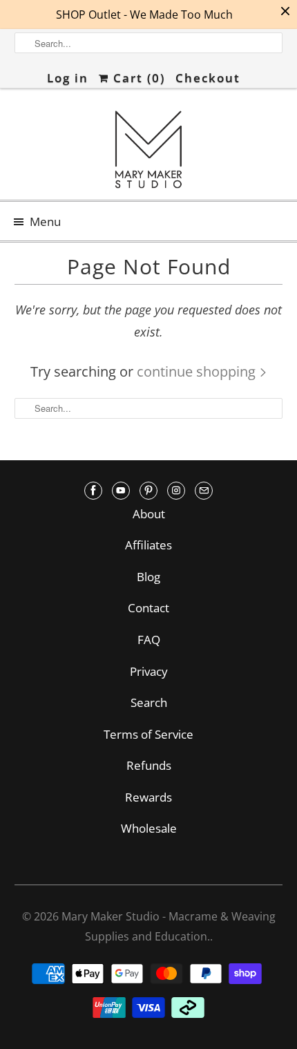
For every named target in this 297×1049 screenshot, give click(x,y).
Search (149, 702)
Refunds (148, 765)
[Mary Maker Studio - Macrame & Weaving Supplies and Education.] (149, 149)
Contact (148, 608)
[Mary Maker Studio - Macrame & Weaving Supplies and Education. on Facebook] (93, 491)
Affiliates (148, 545)
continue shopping (198, 371)
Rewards (148, 797)
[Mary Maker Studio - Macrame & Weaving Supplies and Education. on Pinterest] (148, 491)
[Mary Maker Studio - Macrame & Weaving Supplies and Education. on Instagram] (176, 491)
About (149, 514)
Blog (148, 577)
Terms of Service (148, 734)
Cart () (137, 78)
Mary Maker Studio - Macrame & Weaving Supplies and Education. (168, 926)
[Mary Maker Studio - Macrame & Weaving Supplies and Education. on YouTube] (121, 491)
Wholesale (149, 828)
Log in (67, 78)
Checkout (207, 78)
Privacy (149, 671)
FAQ (148, 640)
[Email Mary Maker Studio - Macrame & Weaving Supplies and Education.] (204, 491)
